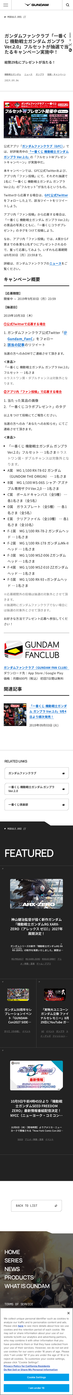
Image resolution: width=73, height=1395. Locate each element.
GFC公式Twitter (56, 195)
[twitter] (70, 44)
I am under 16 (37, 1387)
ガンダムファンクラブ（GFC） (42, 146)
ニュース (55, 263)
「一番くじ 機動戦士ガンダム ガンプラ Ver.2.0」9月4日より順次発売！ (48, 711)
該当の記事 (16, 344)
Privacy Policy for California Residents (27, 1366)
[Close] (68, 1313)
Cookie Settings (36, 1377)
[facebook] (70, 50)
